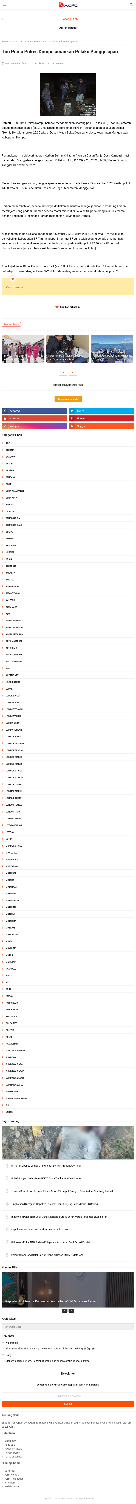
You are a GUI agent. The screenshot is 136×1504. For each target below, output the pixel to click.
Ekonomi (10, 538)
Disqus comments (68, 399)
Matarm (10, 914)
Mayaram (11, 948)
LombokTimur (13, 784)
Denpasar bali (14, 525)
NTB (8, 975)
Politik (10, 1030)
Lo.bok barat (13, 682)
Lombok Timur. (14, 764)
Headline (11, 545)
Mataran (11, 907)
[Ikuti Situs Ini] (101, 426)
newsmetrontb (67, 1498)
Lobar (9, 689)
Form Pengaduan (14, 1478)
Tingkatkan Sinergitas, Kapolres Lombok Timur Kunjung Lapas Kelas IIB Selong (54, 1204)
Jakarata (11, 566)
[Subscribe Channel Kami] (34, 418)
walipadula (12, 1342)
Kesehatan (11, 607)
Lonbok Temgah (14, 805)
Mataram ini (12, 900)
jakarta (10, 573)
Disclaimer (10, 1440)
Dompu (46, 63)
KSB (8, 668)
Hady (9, 1355)
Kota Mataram (14, 641)
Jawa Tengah (13, 593)
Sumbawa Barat (15, 1071)
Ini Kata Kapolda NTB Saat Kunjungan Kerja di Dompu (18, 357)
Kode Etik (9, 1444)
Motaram (11, 962)
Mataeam (11, 873)
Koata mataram (14, 627)
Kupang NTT (12, 675)
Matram (10, 928)
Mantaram (12, 866)
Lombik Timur (13, 716)
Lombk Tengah (14, 730)
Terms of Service (13, 1456)
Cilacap (10, 511)
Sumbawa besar (15, 1078)
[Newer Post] (63, 373)
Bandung (11, 457)
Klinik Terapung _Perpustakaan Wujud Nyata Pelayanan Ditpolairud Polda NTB (111, 356)
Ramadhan (12, 1044)
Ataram (10, 450)
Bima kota (11, 498)
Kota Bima (11, 648)
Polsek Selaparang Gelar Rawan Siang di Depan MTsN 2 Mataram (47, 1255)
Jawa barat (12, 586)
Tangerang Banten (16, 1098)
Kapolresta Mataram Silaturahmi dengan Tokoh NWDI (40, 1229)
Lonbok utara (13, 818)
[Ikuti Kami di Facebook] (34, 411)
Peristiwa (11, 1016)
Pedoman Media (13, 1448)
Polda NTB (11, 1023)
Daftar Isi (9, 1470)
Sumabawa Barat (15, 1050)
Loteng (10, 832)
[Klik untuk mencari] (131, 4)
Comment (60, 63)
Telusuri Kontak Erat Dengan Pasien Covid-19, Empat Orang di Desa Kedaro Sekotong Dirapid (62, 1191)
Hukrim (10, 552)
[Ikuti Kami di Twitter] (101, 411)
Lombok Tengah (14, 750)
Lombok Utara (14, 771)
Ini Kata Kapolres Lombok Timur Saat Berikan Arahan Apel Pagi (46, 1165)
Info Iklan (9, 1482)
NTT (8, 982)
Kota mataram (14, 654)
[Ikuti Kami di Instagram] (34, 426)
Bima (8, 484)
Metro (9, 955)
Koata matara (13, 620)
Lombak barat (14, 702)
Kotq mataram (14, 661)
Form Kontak (11, 1474)
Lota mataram (14, 825)
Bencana (10, 477)
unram (9, 1112)
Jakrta (10, 580)
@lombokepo (14, 287)
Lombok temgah (15, 743)
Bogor (9, 504)
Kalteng (10, 600)
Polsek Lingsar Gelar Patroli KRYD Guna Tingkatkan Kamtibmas (46, 1178)
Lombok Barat (14, 736)
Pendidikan (12, 1009)
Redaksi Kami (11, 1486)
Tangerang (12, 1091)
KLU (8, 614)
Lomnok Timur (14, 791)
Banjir (9, 463)
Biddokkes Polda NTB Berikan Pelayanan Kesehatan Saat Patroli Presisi (50, 1242)
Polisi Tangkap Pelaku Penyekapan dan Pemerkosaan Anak (67, 357)
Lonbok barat (13, 798)
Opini (8, 989)
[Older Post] (73, 373)
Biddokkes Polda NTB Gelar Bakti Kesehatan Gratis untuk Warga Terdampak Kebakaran (59, 1216)
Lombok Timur (14, 757)
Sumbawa (11, 1057)
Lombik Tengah (14, 709)
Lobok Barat (13, 696)
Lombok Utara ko (15, 777)
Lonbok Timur (13, 812)
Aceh (8, 443)
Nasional (11, 969)
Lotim (9, 839)
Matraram (12, 934)
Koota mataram (14, 634)
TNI (7, 1105)
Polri (9, 1037)
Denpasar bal (13, 518)
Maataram (12, 853)
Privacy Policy (12, 1452)
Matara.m (11, 887)
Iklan (9, 559)
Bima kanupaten (15, 491)
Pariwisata (12, 1003)
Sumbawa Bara (14, 1064)
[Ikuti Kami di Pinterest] (101, 418)
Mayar (9, 941)
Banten (10, 470)
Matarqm (11, 921)
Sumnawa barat (15, 1085)
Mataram (11, 893)
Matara (10, 880)
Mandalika (12, 859)
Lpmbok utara (14, 846)
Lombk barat (13, 723)
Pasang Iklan (69, 19)
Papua (9, 996)
